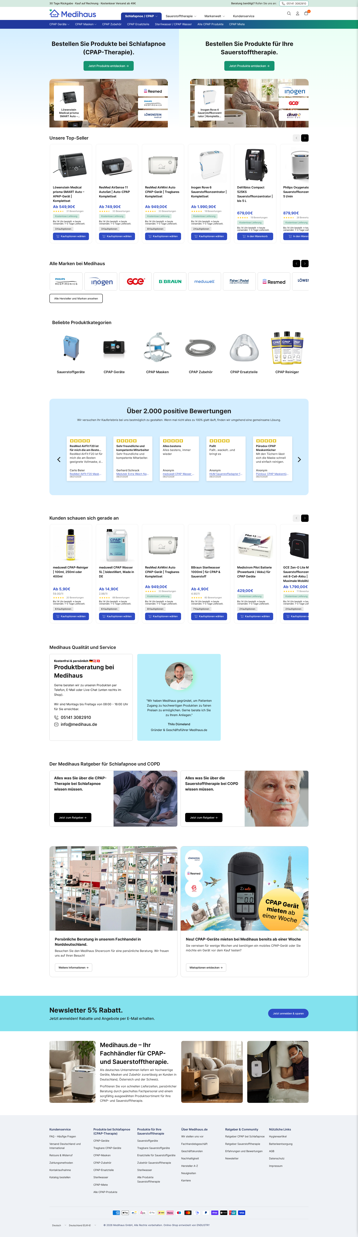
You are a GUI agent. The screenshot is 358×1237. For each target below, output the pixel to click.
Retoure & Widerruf (61, 1155)
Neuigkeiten (188, 1173)
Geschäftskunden (192, 1151)
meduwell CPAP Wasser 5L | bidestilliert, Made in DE (116, 572)
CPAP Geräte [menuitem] (58, 24)
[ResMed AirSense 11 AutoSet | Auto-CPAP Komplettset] (117, 165)
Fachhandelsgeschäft (194, 1143)
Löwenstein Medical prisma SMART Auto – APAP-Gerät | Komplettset (68, 194)
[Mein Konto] (297, 13)
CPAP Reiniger (287, 372)
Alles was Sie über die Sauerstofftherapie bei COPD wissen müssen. (211, 783)
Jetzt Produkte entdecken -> (108, 66)
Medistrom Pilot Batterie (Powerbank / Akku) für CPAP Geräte (254, 572)
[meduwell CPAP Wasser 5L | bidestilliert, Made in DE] (117, 545)
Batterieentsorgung (281, 1143)
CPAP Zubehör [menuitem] (112, 24)
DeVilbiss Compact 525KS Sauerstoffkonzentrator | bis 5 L (255, 194)
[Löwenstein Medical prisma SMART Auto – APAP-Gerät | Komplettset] (71, 165)
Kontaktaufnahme (60, 1170)
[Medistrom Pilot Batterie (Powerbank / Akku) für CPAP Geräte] (255, 545)
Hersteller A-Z (189, 1165)
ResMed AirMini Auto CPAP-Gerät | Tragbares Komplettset (162, 191)
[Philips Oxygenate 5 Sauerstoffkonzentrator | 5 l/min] (301, 165)
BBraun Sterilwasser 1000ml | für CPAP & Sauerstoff (205, 572)
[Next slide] (305, 138)
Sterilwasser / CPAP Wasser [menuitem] (173, 24)
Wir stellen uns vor (192, 1136)
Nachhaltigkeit (190, 1158)
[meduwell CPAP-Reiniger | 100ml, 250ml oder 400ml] (71, 545)
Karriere (186, 1180)
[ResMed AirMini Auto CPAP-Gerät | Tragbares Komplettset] (163, 165)
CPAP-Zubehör (102, 1162)
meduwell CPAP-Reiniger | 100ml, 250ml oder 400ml (70, 572)
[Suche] (289, 13)
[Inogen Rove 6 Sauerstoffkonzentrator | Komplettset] (209, 165)
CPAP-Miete (100, 1184)
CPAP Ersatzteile (244, 372)
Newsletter (231, 1158)
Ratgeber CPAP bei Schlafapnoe (245, 1136)
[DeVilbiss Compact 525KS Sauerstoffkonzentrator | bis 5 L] (255, 165)
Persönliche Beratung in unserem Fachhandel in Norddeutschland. (98, 942)
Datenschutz (277, 1158)
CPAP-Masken (102, 1155)
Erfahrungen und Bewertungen (244, 1151)
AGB (271, 1151)
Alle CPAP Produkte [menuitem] (210, 24)
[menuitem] (141, 16)
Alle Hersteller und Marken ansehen (76, 298)
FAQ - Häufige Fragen (62, 1136)
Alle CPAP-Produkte (105, 1192)
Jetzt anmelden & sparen (288, 1013)
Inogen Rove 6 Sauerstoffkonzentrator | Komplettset (209, 191)
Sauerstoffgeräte (71, 372)
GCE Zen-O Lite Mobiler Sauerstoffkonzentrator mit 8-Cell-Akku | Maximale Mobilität (300, 574)
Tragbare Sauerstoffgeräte (153, 1147)
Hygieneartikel (278, 1136)
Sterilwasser (100, 1177)
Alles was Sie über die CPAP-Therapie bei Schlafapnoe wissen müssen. (80, 783)
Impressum (275, 1165)
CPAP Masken (157, 372)
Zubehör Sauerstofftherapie (154, 1162)
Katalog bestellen (59, 1177)
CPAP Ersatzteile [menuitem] (138, 24)
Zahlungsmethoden (61, 1162)
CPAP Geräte (114, 372)
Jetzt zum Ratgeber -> (73, 817)
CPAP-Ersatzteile (103, 1170)
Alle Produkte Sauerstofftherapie (148, 1179)
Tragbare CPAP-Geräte (107, 1147)
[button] (59, 459)
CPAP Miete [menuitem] (237, 24)
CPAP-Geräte (101, 1140)
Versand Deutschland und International (65, 1145)
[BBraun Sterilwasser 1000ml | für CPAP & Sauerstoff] (209, 545)
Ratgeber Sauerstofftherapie (242, 1143)
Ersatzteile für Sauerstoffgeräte (156, 1155)
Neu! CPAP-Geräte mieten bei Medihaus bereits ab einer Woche (243, 939)
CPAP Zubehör (201, 372)
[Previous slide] (296, 263)
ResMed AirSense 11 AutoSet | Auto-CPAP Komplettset (114, 191)
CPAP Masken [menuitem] (84, 24)
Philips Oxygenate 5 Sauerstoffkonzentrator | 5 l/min (301, 191)
